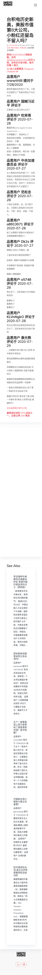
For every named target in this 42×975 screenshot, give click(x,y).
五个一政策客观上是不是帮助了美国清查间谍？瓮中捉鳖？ (20, 727)
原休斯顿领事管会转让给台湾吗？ (20, 656)
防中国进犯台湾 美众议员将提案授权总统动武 (20, 871)
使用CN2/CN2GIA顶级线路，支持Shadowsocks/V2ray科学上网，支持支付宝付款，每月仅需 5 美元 (21, 60)
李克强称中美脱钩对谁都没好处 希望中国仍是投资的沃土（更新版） (20, 582)
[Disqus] (21, 464)
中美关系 (23, 48)
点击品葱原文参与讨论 (17, 408)
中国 (12, 48)
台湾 (8, 48)
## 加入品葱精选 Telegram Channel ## (20, 70)
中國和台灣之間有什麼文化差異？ (20, 802)
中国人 (16, 48)
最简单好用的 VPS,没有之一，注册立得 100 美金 (19, 414)
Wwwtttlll (13, 45)
